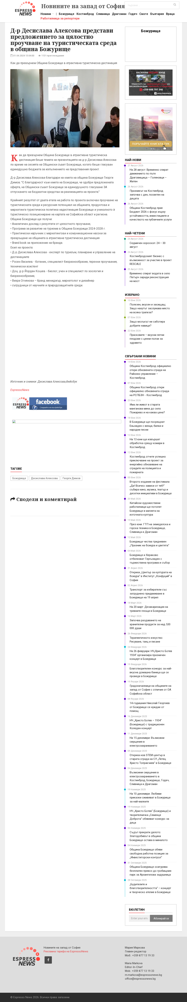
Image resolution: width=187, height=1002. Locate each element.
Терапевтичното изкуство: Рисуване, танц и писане (146, 639)
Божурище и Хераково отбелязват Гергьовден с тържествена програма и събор (150, 558)
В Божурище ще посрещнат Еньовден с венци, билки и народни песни (147, 425)
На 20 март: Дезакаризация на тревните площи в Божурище (149, 608)
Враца (170, 14)
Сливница (103, 14)
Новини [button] (46, 14)
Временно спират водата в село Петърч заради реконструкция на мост (150, 277)
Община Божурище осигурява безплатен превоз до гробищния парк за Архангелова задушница (150, 870)
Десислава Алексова (44, 478)
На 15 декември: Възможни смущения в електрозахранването (147, 741)
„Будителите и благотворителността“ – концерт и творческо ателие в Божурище (150, 888)
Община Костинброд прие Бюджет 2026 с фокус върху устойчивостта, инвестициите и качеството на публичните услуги (151, 213)
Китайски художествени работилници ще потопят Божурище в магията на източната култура (146, 508)
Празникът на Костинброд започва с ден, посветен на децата (147, 194)
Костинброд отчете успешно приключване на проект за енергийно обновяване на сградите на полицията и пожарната (148, 464)
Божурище (66, 14)
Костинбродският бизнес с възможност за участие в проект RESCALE (151, 260)
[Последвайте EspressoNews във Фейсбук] (39, 402)
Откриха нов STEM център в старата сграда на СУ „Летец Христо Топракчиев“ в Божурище (150, 759)
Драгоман (119, 14)
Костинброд (85, 14)
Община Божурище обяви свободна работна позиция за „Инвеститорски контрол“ (149, 853)
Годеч (133, 14)
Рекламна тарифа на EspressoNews (66, 951)
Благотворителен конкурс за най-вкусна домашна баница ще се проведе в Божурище (151, 672)
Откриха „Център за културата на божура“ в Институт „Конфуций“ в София (151, 576)
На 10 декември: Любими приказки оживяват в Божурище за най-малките (150, 797)
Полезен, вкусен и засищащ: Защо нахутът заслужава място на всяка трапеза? (150, 308)
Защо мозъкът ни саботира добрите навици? (147, 323)
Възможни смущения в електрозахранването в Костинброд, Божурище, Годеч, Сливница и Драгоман (149, 778)
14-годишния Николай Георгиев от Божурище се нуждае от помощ (150, 707)
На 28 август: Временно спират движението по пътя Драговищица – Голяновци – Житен (149, 175)
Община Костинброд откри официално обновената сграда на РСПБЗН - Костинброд (149, 391)
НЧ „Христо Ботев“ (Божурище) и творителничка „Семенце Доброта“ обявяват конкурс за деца (150, 816)
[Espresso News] (26, 956)
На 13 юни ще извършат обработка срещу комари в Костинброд (147, 443)
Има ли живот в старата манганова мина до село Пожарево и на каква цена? (147, 408)
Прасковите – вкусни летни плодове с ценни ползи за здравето (147, 338)
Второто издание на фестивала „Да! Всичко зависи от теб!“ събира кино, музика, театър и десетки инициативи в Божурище (151, 487)
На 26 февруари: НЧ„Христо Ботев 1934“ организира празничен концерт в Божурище (151, 655)
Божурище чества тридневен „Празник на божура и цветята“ (149, 543)
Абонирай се (161, 918)
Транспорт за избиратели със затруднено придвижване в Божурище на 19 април (148, 593)
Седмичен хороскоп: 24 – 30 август (147, 244)
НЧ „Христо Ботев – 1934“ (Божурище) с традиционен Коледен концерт (147, 724)
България (157, 14)
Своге (143, 14)
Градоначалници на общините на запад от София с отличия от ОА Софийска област (150, 689)
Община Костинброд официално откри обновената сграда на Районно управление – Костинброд (150, 371)
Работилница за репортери (60, 19)
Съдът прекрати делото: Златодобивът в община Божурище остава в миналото (149, 836)
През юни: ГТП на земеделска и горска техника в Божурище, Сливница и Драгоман (150, 528)
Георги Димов (71, 478)
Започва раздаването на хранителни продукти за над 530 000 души (150, 624)
